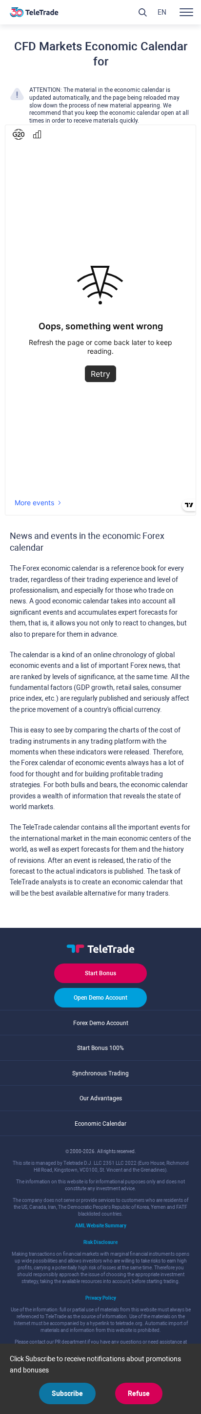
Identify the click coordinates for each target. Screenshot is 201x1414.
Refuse (139, 1393)
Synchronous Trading (100, 1073)
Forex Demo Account (100, 1023)
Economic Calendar (100, 1123)
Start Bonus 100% (100, 1048)
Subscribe (67, 1393)
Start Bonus (100, 973)
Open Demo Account (100, 997)
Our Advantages (101, 1098)
